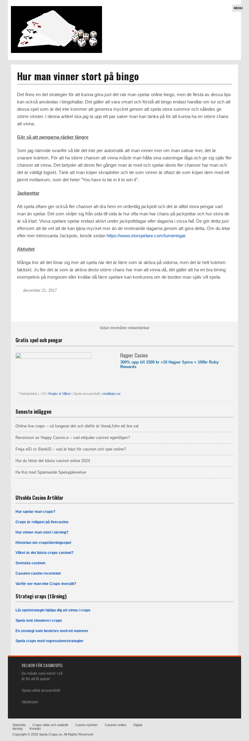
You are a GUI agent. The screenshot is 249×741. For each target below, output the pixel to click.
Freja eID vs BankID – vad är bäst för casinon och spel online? (70, 449)
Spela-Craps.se (50, 734)
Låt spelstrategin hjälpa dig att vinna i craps (52, 610)
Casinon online (115, 725)
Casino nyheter (86, 725)
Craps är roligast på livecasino (41, 522)
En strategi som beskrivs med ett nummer (51, 631)
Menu (238, 8)
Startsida (19, 725)
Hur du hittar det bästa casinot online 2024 (52, 460)
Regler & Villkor (60, 393)
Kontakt (35, 728)
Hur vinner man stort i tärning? (41, 532)
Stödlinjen (30, 702)
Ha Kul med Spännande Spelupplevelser (50, 472)
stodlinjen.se (111, 393)
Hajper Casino (134, 355)
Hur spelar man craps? (35, 512)
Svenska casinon (30, 563)
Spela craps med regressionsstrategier (49, 641)
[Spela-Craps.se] (56, 52)
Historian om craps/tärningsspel (43, 543)
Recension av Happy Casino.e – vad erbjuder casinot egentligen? (72, 437)
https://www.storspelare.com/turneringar (146, 235)
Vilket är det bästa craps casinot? (44, 553)
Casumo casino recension (38, 573)
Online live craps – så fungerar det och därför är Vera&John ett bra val (76, 426)
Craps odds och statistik (50, 725)
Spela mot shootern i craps (38, 620)
